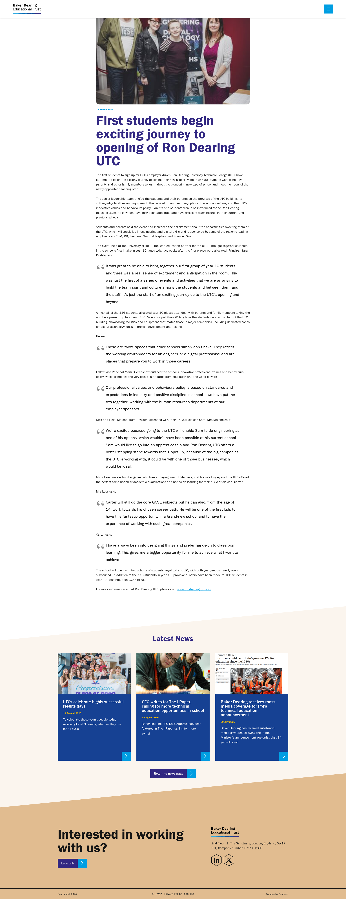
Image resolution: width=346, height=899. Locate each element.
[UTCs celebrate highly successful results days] (94, 707)
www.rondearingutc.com (194, 589)
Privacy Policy (173, 894)
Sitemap (157, 894)
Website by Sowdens (277, 894)
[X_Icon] (229, 860)
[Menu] (328, 9)
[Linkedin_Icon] (216, 860)
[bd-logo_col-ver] (27, 9)
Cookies (189, 894)
